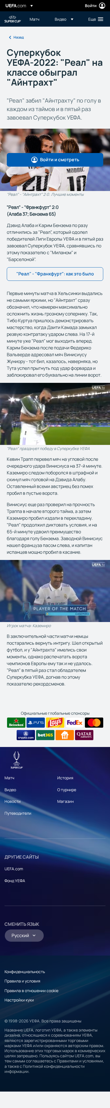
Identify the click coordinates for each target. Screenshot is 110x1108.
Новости (13, 801)
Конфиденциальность (25, 971)
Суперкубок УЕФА (13, 19)
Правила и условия (22, 981)
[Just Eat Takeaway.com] (65, 735)
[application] (55, 414)
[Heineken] (16, 723)
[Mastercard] (94, 723)
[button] (64, 19)
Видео (10, 789)
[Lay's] (55, 723)
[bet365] (45, 735)
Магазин (65, 801)
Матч (9, 777)
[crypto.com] (26, 735)
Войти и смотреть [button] (59, 159)
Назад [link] (19, 37)
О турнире (66, 789)
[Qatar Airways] (84, 735)
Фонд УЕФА (15, 880)
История (65, 777)
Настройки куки (19, 1000)
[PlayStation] (36, 723)
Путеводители (18, 813)
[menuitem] (37, 19)
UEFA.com (14, 868)
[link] (34, 19)
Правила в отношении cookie (31, 990)
